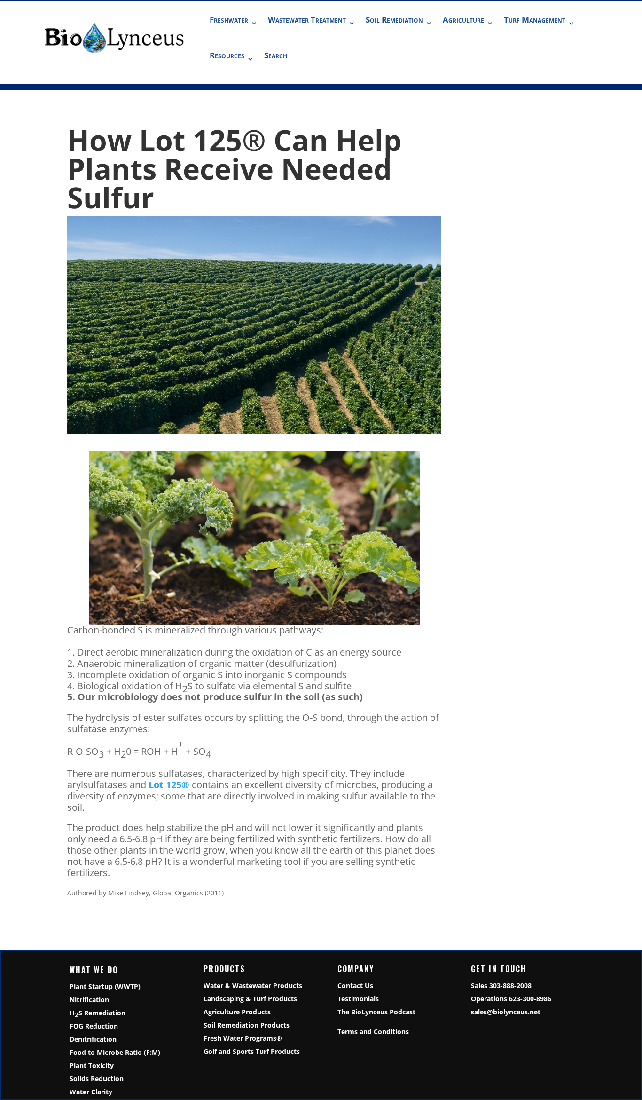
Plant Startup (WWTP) (105, 986)
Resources (227, 55)
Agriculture (463, 19)
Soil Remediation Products (247, 1025)
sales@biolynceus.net (505, 1011)
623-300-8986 (530, 998)
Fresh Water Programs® (243, 1038)
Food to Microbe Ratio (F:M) (115, 1052)
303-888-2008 (510, 985)
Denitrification (93, 1039)
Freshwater (229, 19)
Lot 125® (169, 784)
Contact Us (355, 985)
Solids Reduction (97, 1078)
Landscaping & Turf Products (250, 998)
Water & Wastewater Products (253, 985)
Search (275, 55)
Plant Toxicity (92, 1065)
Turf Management (534, 19)
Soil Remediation (394, 19)
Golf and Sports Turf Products (252, 1051)
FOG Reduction (94, 1025)
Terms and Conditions (373, 1031)
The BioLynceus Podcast (376, 1011)
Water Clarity (91, 1091)
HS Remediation (97, 1013)
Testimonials (358, 998)
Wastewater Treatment (307, 19)
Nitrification (89, 999)
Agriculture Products (237, 1011)
